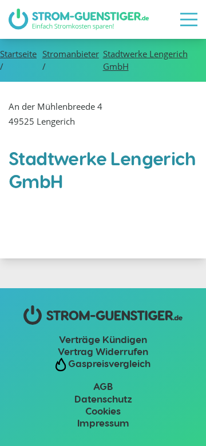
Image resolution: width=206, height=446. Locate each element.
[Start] (79, 19)
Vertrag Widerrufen (103, 351)
